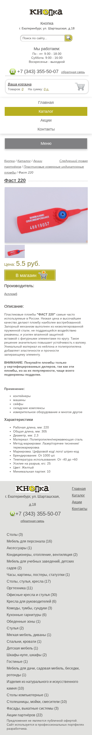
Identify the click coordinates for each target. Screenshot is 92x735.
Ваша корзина (19, 84)
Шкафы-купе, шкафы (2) (27, 655)
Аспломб (10, 294)
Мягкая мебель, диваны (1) (29, 635)
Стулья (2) (15, 628)
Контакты (46, 129)
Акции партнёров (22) (24, 715)
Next (82, 249)
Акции (46, 120)
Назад (11, 212)
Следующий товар (73, 161)
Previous (12, 249)
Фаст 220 (15, 180)
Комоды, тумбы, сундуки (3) (29, 608)
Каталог (46, 111)
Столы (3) (15, 534)
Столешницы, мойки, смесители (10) (37, 702)
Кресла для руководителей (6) (31, 601)
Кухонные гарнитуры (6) (26, 615)
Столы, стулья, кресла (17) (29, 581)
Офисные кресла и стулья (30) (32, 595)
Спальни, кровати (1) (24, 641)
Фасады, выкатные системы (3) (33, 708)
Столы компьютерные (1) (27, 695)
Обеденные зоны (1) (23, 621)
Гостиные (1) (17, 661)
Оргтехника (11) (20, 588)
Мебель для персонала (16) (29, 541)
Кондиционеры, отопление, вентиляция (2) (42, 555)
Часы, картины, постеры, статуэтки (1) (38, 575)
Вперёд (80, 212)
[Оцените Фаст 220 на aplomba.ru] (46, 215)
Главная (46, 102)
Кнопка (9, 161)
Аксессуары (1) (19, 548)
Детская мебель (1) (22, 648)
